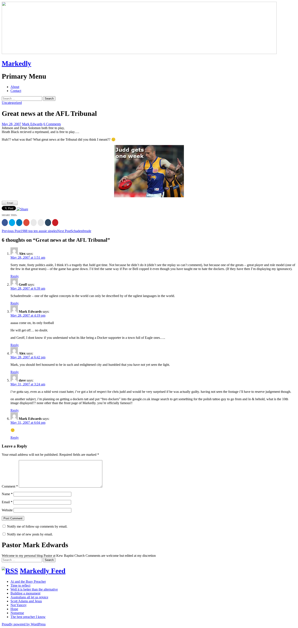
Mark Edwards (32, 124)
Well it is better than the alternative (34, 589)
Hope (14, 609)
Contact (15, 91)
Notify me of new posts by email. (30, 534)
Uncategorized (12, 103)
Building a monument (25, 593)
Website (7, 510)
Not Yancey (18, 605)
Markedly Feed (42, 571)
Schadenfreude (74, 231)
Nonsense (17, 613)
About (14, 87)
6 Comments (52, 124)
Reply (14, 276)
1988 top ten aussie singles (29, 231)
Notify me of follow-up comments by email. (37, 526)
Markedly (16, 63)
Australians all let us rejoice (29, 597)
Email (7, 502)
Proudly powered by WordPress (24, 624)
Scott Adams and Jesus (26, 601)
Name (7, 494)
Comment (10, 486)
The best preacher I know (28, 617)
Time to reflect (20, 585)
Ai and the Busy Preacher (28, 581)
